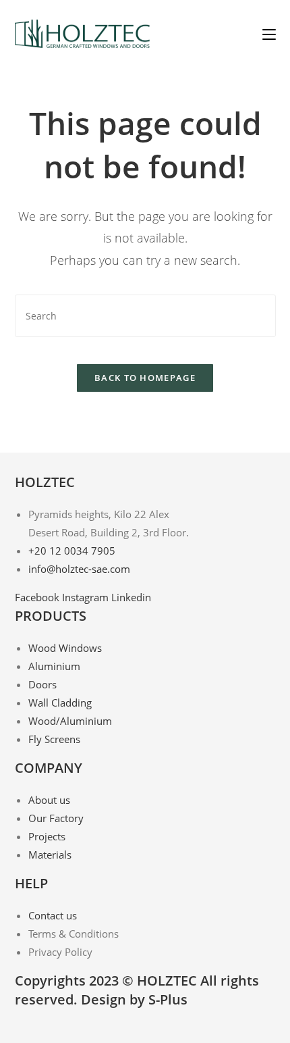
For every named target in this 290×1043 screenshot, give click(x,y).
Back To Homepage (145, 378)
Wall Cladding (60, 702)
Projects (46, 836)
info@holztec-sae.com (79, 569)
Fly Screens (54, 739)
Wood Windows (65, 648)
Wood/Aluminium (70, 721)
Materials (49, 854)
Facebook (38, 597)
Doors (42, 684)
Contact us (52, 915)
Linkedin (131, 597)
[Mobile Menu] (269, 34)
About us (49, 800)
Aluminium (54, 666)
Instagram (86, 597)
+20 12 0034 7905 (71, 550)
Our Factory (56, 818)
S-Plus (167, 999)
